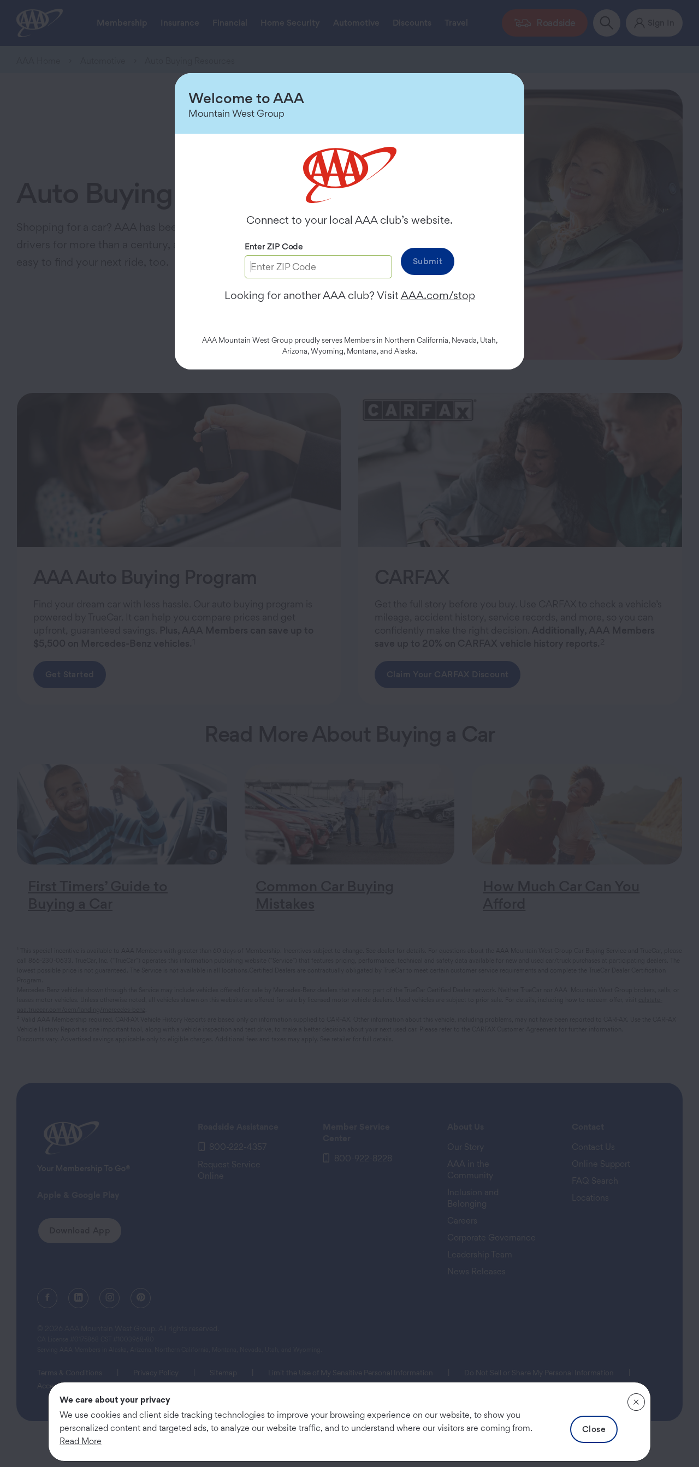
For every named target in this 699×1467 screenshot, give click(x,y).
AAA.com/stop (438, 295)
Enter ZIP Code (274, 246)
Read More (81, 1441)
